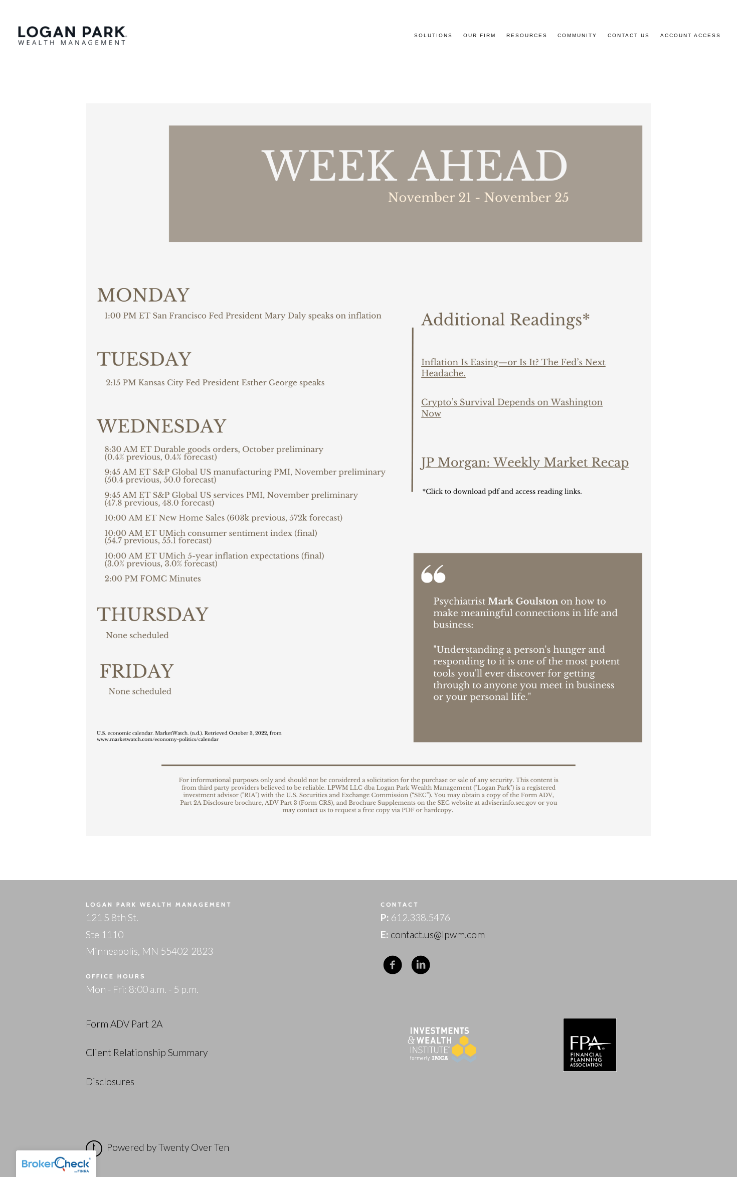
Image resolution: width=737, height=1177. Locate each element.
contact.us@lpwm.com (438, 934)
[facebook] (392, 964)
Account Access (690, 35)
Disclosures (110, 1081)
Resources (526, 35)
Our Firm (479, 35)
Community (577, 35)
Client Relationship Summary (147, 1052)
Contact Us (629, 35)
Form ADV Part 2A (124, 1023)
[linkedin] (420, 964)
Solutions (433, 35)
